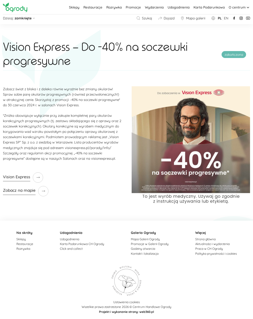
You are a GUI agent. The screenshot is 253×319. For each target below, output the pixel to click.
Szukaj (147, 18)
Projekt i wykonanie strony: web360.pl (126, 312)
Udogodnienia (179, 7)
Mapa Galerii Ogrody (145, 239)
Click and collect (71, 249)
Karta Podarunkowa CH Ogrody (82, 244)
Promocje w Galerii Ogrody (150, 244)
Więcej (200, 233)
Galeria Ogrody (143, 233)
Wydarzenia (154, 7)
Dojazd (169, 18)
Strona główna (205, 239)
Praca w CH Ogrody (209, 249)
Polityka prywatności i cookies (216, 253)
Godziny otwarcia (143, 249)
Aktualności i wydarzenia (212, 244)
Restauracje (92, 7)
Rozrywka (114, 7)
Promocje (133, 7)
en (226, 18)
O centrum (237, 7)
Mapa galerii (195, 18)
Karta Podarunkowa (209, 7)
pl (220, 18)
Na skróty (24, 233)
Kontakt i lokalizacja (145, 253)
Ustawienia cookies (126, 302)
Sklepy (74, 7)
